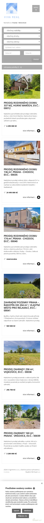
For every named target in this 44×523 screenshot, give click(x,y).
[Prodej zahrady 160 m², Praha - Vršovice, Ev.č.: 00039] (22, 417)
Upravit (16, 511)
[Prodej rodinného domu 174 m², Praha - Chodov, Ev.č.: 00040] (22, 219)
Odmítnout (27, 511)
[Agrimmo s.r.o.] (12, 10)
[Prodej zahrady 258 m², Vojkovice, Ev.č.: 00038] (22, 353)
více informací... (29, 130)
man (37, 472)
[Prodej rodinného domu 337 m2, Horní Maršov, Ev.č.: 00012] (22, 86)
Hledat (36, 59)
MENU (36, 7)
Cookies (6, 472)
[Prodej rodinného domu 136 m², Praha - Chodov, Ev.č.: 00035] (22, 153)
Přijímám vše (22, 516)
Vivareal (14, 23)
